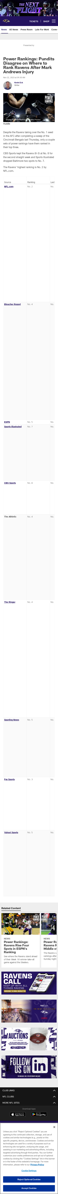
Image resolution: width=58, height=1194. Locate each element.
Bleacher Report (12, 304)
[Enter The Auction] (29, 1039)
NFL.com (8, 186)
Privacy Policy (37, 1164)
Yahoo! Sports (11, 832)
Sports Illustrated (12, 426)
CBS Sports (10, 483)
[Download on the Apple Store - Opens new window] (18, 1114)
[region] (29, 1158)
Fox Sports (9, 779)
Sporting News (11, 719)
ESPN (7, 422)
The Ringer (9, 602)
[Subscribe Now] (29, 983)
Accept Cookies (29, 1188)
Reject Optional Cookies (29, 1179)
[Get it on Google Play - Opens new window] (39, 1116)
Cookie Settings (29, 1170)
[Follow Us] (29, 1066)
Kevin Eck (18, 82)
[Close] (54, 1127)
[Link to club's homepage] (6, 19)
